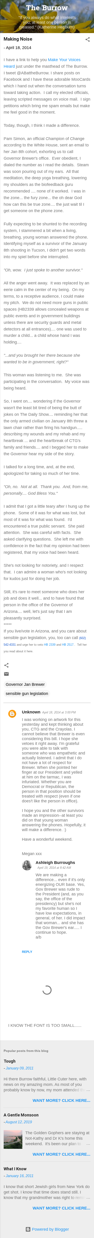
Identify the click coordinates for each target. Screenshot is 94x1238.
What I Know (15, 1168)
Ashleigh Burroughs (55, 862)
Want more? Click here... (61, 1100)
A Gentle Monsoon (21, 1115)
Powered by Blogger (50, 1229)
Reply (27, 952)
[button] (87, 40)
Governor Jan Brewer (25, 684)
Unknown (31, 712)
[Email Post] (6, 675)
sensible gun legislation (27, 693)
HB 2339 (49, 644)
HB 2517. (68, 644)
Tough (10, 1061)
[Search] (87, 9)
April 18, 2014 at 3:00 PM (59, 712)
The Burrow (47, 8)
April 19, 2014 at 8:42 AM (54, 867)
